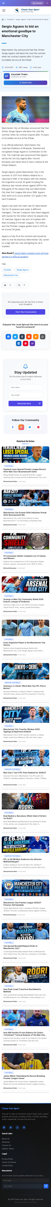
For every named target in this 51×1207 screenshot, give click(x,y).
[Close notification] (47, 3)
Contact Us (6, 1145)
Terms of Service (9, 1162)
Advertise (6, 1142)
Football (10, 19)
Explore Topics (8, 1149)
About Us (5, 1139)
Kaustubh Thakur (19, 74)
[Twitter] (30, 427)
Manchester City (11, 275)
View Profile (27, 83)
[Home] (3, 19)
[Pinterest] (38, 427)
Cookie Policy (7, 1165)
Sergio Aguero (23, 270)
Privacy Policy (7, 1159)
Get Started (37, 3)
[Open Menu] (3, 10)
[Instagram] (21, 427)
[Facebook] (13, 427)
